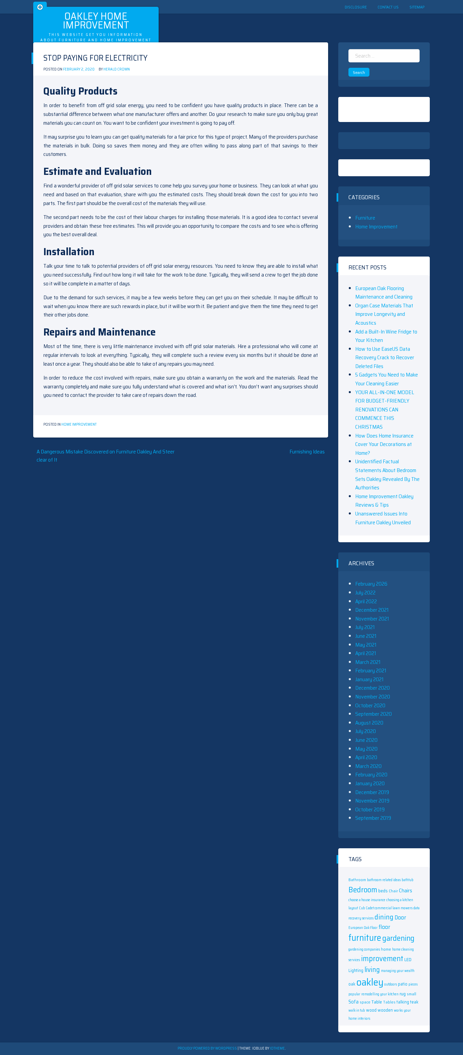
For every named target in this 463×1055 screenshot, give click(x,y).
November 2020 (372, 696)
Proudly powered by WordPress (208, 1048)
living (372, 969)
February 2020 (371, 774)
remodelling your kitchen (380, 994)
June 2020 (366, 740)
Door (400, 917)
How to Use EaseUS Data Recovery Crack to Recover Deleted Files (384, 357)
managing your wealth (398, 971)
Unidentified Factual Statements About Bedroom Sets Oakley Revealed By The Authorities (387, 474)
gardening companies (364, 949)
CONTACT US (388, 7)
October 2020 (370, 705)
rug (403, 993)
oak (351, 984)
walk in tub (356, 1010)
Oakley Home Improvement (96, 20)
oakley (369, 982)
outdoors (390, 984)
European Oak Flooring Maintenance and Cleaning (383, 292)
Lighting (355, 970)
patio (402, 984)
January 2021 (369, 679)
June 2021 (366, 636)
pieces (413, 984)
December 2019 (372, 792)
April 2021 (365, 653)
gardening (398, 938)
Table (376, 1002)
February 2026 (371, 584)
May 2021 (366, 645)
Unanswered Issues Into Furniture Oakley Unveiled (383, 518)
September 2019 (373, 818)
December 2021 (372, 610)
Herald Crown (116, 69)
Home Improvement (79, 424)
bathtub (408, 880)
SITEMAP (416, 7)
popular (354, 994)
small (411, 994)
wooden (385, 1010)
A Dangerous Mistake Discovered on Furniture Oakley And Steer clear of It (106, 455)
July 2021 (365, 627)
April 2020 (366, 757)
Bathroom (357, 879)
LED (407, 959)
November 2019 (372, 800)
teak (414, 1002)
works (398, 1010)
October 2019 (370, 809)
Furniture (365, 218)
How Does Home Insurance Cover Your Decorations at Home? (384, 444)
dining (384, 916)
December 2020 (372, 688)
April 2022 (366, 601)
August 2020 (369, 722)
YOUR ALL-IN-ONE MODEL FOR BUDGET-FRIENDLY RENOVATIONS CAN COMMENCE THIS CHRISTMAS (384, 409)
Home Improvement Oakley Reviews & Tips (384, 500)
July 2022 (365, 592)
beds (383, 890)
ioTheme (277, 1048)
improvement (382, 958)
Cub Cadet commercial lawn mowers (385, 908)
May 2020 (366, 749)
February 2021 (370, 670)
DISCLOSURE (356, 7)
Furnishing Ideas (307, 451)
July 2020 (365, 731)
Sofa (353, 1002)
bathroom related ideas (384, 880)
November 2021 (372, 618)
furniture (364, 938)
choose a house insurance (366, 900)
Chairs (405, 891)
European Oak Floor (363, 928)
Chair (393, 891)
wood (371, 1010)
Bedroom (362, 889)
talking (403, 1002)
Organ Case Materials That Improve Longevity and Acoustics (384, 314)
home (386, 949)
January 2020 (370, 783)
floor (384, 927)
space (365, 1002)
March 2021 (368, 662)
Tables (389, 1002)
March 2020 (368, 766)
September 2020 (373, 714)
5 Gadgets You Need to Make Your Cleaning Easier (386, 379)
